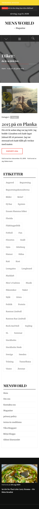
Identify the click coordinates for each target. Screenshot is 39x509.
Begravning (25, 182)
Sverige (9, 354)
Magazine (8, 410)
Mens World (19, 23)
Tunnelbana (25, 361)
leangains (11, 268)
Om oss (6, 399)
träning (10, 361)
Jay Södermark (7, 161)
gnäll (22, 240)
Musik (29, 283)
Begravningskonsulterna (17, 190)
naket (25, 290)
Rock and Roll (12, 326)
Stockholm (11, 340)
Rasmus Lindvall (14, 311)
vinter (9, 368)
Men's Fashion (13, 283)
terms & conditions (12, 422)
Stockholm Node (14, 347)
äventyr (21, 368)
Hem (5, 393)
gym (8, 247)
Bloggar (14, 117)
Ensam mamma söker (16, 211)
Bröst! (20, 197)
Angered (10, 182)
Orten (19, 297)
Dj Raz (9, 204)
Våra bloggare (10, 428)
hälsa (21, 254)
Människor (11, 290)
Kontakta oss (9, 404)
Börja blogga (9, 434)
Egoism (21, 204)
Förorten (10, 240)
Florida (9, 218)
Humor (9, 254)
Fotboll (9, 233)
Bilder (9, 197)
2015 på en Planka (19, 124)
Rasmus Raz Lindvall (16, 318)
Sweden (22, 354)
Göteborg (20, 247)
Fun (20, 233)
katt (8, 261)
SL (7, 333)
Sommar (18, 333)
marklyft (10, 275)
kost (18, 261)
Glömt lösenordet (11, 439)
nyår (8, 297)
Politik (9, 304)
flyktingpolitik (13, 225)
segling (28, 326)
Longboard (27, 268)
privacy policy (9, 416)
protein (21, 304)
